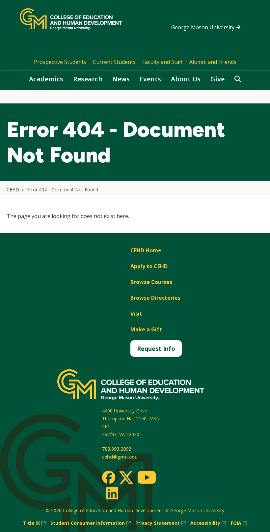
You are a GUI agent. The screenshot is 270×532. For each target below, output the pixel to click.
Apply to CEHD (149, 266)
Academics (46, 78)
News (121, 78)
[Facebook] (108, 477)
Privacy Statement (160, 523)
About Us (186, 78)
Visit (136, 313)
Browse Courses (151, 282)
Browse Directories (155, 297)
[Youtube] (146, 478)
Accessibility (208, 523)
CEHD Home (145, 250)
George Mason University (203, 27)
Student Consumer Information (90, 523)
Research (87, 78)
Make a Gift (146, 329)
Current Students (114, 62)
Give (217, 78)
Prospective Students (60, 62)
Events (150, 78)
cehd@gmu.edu (120, 457)
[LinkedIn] (111, 493)
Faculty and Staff (162, 62)
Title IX (34, 523)
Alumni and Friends (212, 62)
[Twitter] (126, 478)
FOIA (239, 523)
